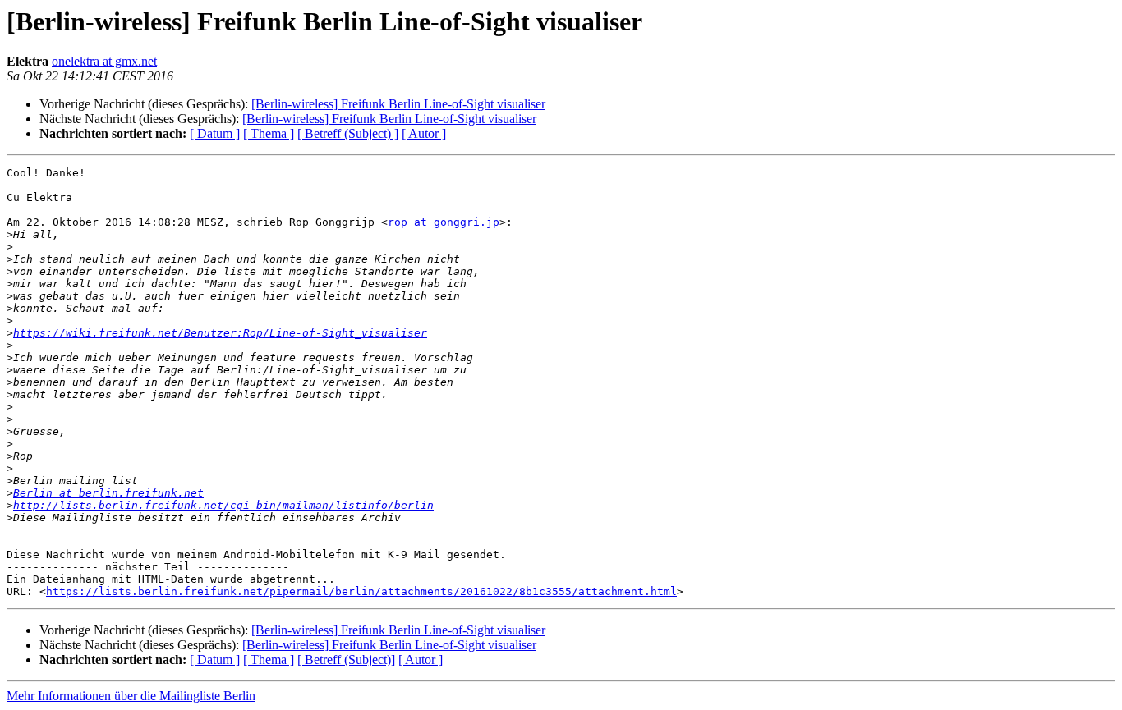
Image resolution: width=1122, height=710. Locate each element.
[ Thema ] (268, 133)
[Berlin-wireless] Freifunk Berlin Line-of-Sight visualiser (398, 104)
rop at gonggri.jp (443, 222)
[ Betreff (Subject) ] (347, 133)
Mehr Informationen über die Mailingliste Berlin (131, 696)
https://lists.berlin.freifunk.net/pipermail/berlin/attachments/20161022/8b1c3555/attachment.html (361, 591)
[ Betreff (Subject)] (346, 659)
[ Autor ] (424, 133)
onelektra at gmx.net (104, 61)
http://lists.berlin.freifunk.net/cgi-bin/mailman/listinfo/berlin (223, 505)
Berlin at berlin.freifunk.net (108, 493)
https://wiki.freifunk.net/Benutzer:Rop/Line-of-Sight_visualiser (220, 333)
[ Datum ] (215, 133)
